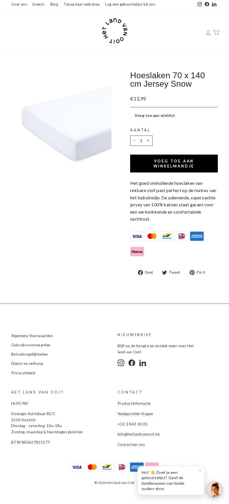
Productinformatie (134, 403)
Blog (54, 4)
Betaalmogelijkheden (29, 354)
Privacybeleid (23, 373)
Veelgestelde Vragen (135, 413)
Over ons (19, 4)
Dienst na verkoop (27, 363)
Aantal (140, 130)
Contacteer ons (131, 444)
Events (38, 4)
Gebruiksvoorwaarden (31, 345)
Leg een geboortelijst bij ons (130, 4)
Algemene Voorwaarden (32, 335)
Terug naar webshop (82, 4)
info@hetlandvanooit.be (139, 434)
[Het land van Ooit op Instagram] (121, 362)
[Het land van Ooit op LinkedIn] (142, 362)
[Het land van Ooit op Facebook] (131, 362)
